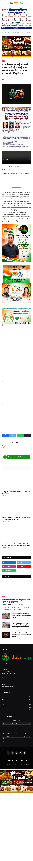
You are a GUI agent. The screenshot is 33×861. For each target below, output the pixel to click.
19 (12, 743)
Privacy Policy (15, 768)
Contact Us (23, 770)
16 (29, 741)
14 (20, 741)
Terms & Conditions (12, 770)
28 (20, 746)
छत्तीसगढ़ (3, 712)
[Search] (30, 2)
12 (12, 741)
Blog (3, 707)
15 (25, 741)
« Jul (3, 752)
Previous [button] (3, 297)
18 (8, 743)
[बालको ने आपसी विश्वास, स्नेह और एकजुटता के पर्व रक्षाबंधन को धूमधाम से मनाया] (16, 490)
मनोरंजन (3, 720)
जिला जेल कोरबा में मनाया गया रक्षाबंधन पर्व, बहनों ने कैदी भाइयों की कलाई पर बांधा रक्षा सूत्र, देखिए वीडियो (21, 625)
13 (16, 741)
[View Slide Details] (16, 18)
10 (3, 741)
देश (2, 717)
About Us (6, 768)
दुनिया (3, 714)
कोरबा (3, 60)
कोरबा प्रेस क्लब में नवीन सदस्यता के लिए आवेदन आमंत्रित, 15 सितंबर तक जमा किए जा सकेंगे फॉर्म (21, 644)
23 (29, 743)
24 (3, 746)
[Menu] (3, 2)
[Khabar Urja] (16, 2)
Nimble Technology (24, 774)
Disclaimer (24, 768)
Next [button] (29, 297)
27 (16, 746)
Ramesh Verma (10, 79)
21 (20, 743)
